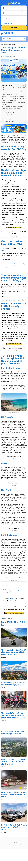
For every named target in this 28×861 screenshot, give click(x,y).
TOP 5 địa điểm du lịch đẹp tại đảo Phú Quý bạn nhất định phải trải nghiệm (13, 109)
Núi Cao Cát (9, 115)
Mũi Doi (8, 117)
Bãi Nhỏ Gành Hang (10, 112)
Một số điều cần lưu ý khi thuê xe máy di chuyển (14, 103)
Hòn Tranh (8, 119)
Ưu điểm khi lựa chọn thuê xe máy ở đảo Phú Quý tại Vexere (13, 93)
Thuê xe (13, 44)
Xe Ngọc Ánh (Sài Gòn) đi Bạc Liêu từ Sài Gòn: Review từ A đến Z (13, 794)
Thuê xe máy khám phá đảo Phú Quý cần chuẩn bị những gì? (13, 99)
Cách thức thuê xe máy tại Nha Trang (13, 96)
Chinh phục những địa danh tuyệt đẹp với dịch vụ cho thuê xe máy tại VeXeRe (14, 266)
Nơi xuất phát (8, 8)
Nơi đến (7, 13)
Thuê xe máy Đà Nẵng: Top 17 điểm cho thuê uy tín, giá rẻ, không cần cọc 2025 (13, 652)
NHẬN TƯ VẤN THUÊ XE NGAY (14, 613)
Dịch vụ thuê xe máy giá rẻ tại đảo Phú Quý (14, 89)
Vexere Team (6, 56)
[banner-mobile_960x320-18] (14, 128)
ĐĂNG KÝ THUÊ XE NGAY (14, 227)
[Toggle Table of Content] (23, 85)
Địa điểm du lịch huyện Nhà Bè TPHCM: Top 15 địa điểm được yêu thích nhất (13, 762)
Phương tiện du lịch (6, 44)
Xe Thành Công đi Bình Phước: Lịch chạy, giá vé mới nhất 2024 (14, 827)
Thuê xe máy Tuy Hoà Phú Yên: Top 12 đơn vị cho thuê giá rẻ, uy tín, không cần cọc (13, 715)
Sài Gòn (10, 618)
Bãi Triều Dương (10, 121)
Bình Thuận (4, 618)
